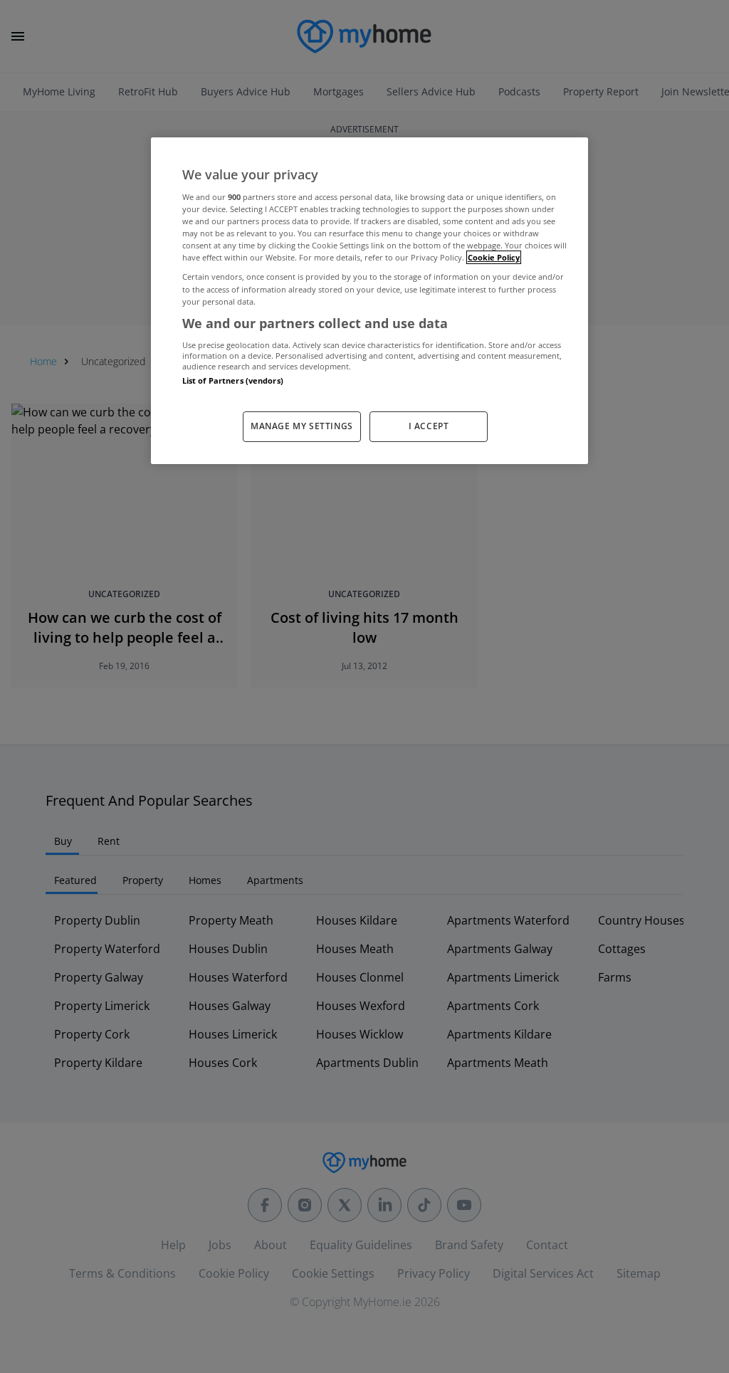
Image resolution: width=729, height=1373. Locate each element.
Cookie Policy (494, 257)
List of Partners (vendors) (232, 380)
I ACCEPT (429, 426)
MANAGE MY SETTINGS (302, 426)
